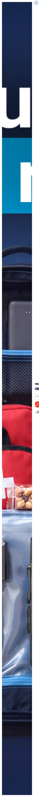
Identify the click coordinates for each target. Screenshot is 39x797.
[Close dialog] (36, 3)
